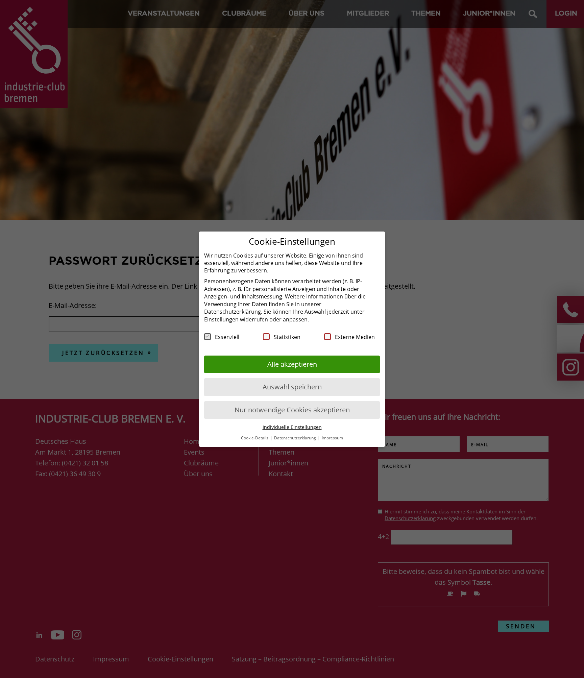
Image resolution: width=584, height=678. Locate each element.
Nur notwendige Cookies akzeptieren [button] (292, 409)
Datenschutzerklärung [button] (295, 437)
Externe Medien (355, 336)
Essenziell (227, 336)
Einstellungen (221, 319)
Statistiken (287, 336)
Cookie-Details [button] (255, 437)
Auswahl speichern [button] (292, 386)
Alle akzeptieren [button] (292, 363)
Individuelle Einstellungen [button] (292, 427)
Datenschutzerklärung (232, 311)
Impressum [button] (332, 437)
